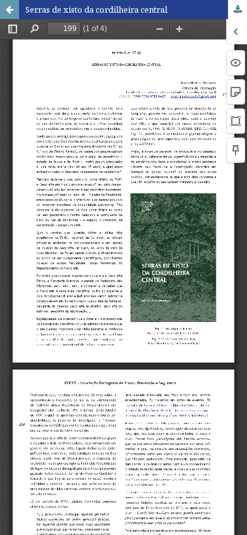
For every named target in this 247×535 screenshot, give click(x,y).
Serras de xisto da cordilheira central (96, 9)
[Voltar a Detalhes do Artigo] (9, 9)
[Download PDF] (237, 9)
